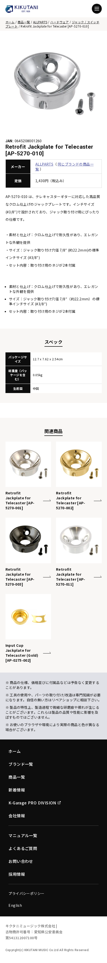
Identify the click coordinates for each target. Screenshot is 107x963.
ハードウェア (59, 22)
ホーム (10, 22)
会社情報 (16, 816)
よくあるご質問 (22, 848)
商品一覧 (24, 22)
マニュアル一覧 (22, 835)
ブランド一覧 (20, 764)
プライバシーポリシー (26, 893)
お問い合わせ (20, 861)
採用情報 (16, 874)
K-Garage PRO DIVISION (32, 803)
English (15, 905)
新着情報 (16, 790)
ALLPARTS (40, 22)
